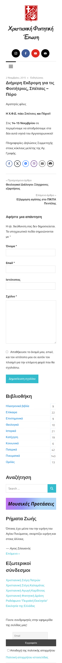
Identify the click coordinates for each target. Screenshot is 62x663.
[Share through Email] (42, 163)
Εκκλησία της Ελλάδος (20, 606)
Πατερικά (11, 449)
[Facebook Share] (9, 163)
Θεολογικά (12, 425)
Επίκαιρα (11, 412)
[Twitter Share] (17, 163)
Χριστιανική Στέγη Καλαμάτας (25, 585)
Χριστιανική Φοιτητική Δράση (25, 595)
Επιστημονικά (14, 418)
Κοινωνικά (12, 443)
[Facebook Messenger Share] (25, 163)
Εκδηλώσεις (36, 77)
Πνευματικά (13, 456)
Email (10, 263)
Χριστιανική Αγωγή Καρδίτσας (25, 590)
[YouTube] (35, 53)
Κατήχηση (12, 437)
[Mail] (45, 53)
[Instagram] (16, 53)
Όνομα (11, 246)
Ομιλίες (10, 462)
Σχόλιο (11, 296)
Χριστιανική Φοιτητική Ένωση (31, 32)
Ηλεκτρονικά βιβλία (17, 406)
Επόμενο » (13, 553)
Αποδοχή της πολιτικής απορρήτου (32, 650)
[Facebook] (26, 53)
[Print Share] (50, 163)
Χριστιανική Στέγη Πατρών (23, 580)
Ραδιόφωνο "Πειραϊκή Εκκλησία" (27, 600)
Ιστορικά (11, 431)
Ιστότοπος (13, 279)
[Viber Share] (34, 163)
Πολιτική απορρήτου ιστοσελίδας (27, 657)
